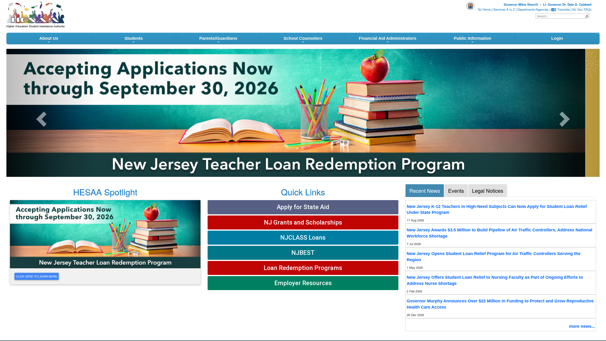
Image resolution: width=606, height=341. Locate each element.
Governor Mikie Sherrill (521, 4)
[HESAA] (27, 9)
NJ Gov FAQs (582, 9)
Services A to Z (504, 9)
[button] (586, 16)
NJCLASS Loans (302, 237)
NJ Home (484, 9)
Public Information (472, 38)
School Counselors (303, 38)
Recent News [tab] (424, 190)
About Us (48, 38)
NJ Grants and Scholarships (303, 222)
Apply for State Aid (303, 207)
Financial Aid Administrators (387, 38)
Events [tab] (456, 190)
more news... (582, 326)
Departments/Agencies (533, 9)
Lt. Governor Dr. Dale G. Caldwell (567, 4)
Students (134, 38)
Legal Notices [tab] (487, 190)
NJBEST (303, 252)
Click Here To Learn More (36, 276)
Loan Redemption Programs (303, 267)
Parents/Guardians (218, 38)
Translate (563, 9)
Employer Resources (303, 283)
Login (557, 38)
